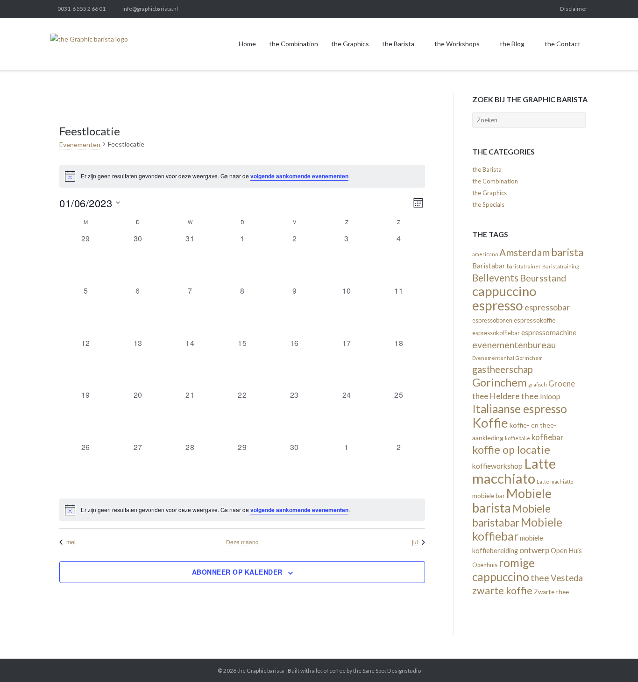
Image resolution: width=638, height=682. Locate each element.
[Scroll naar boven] (614, 658)
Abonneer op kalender (237, 572)
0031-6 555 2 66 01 (81, 8)
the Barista (398, 44)
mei (71, 542)
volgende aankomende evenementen (299, 176)
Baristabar (488, 265)
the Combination (293, 44)
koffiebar (547, 437)
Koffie (490, 422)
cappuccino (504, 291)
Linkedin (468, 9)
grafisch (537, 384)
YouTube (547, 9)
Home (247, 44)
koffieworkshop (497, 465)
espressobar (547, 307)
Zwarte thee (551, 592)
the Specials (488, 204)
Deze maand (242, 542)
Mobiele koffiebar (517, 529)
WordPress (531, 9)
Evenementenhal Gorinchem (507, 358)
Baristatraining (560, 266)
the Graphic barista (260, 670)
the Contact (563, 44)
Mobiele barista (512, 500)
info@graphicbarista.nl (150, 8)
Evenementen (79, 144)
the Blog (512, 44)
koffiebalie (517, 438)
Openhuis (484, 565)
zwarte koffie (502, 590)
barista (567, 252)
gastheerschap (502, 369)
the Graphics (350, 44)
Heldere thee (514, 396)
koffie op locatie (511, 449)
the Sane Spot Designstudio (387, 670)
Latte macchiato (514, 470)
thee (540, 577)
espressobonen (492, 320)
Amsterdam (524, 252)
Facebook (452, 9)
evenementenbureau (514, 344)
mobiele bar (488, 495)
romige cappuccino (503, 570)
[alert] (242, 176)
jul (415, 542)
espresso (497, 305)
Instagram (484, 9)
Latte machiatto (555, 481)
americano (485, 254)
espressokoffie (534, 320)
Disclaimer (574, 8)
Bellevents (495, 277)
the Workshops (457, 44)
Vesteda (567, 578)
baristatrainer (524, 266)
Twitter (437, 9)
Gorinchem (499, 382)
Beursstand (543, 277)
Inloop (550, 396)
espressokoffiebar (496, 333)
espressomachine (548, 332)
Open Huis (566, 551)
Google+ (515, 9)
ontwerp (534, 550)
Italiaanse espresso (519, 408)
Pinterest (500, 9)
